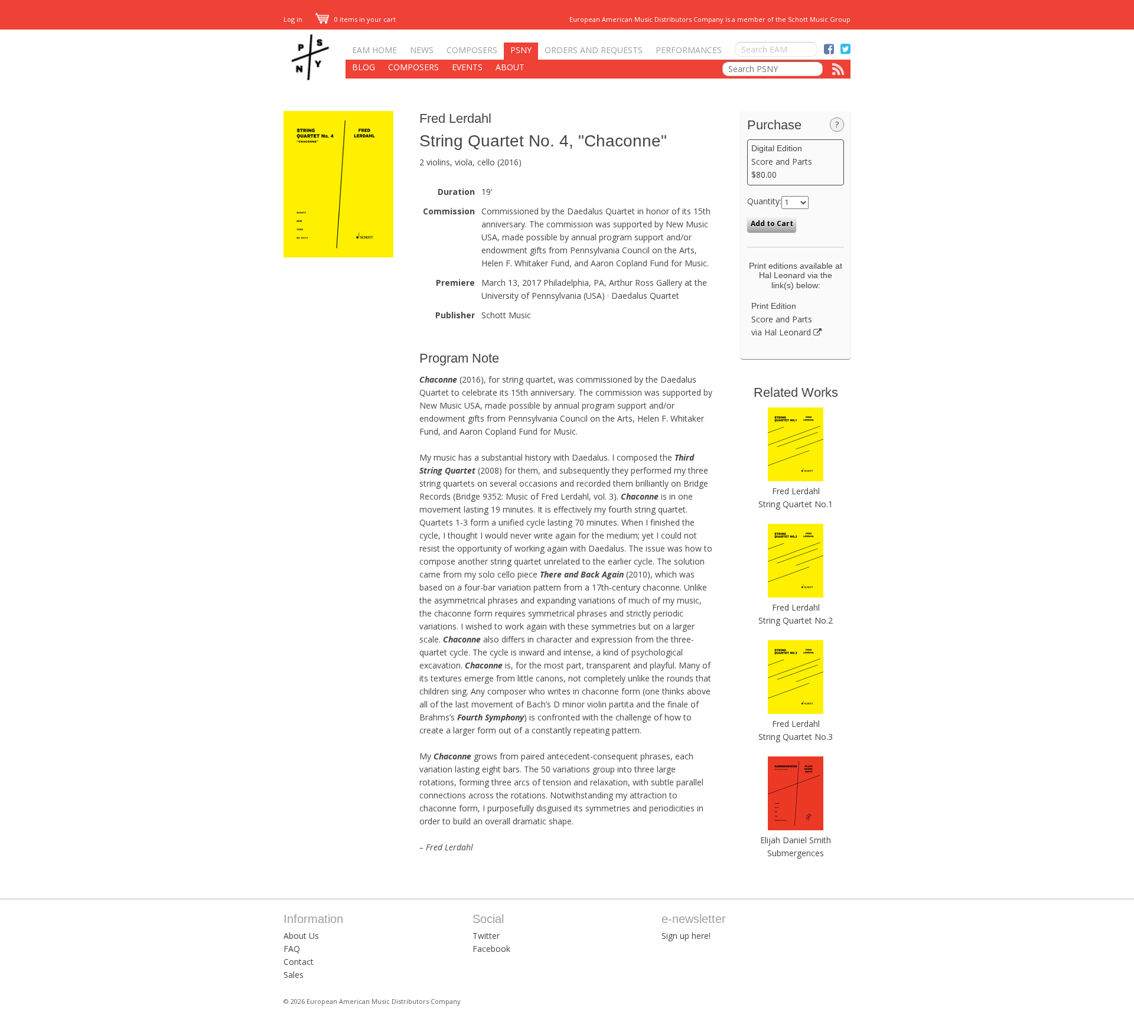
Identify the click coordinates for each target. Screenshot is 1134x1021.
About (510, 67)
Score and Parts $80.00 (781, 161)
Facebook (491, 948)
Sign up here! (686, 935)
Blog (363, 67)
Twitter (486, 935)
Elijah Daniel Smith (795, 840)
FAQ (292, 948)
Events (467, 67)
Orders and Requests (594, 50)
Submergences (795, 853)
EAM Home (374, 50)
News (422, 50)
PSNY (521, 50)
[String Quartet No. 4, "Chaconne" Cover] (338, 254)
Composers (472, 50)
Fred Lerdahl (455, 118)
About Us (301, 935)
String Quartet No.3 (795, 736)
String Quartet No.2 (795, 620)
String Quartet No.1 (795, 504)
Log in (293, 19)
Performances (689, 50)
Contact (299, 961)
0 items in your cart (364, 19)
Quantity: (764, 201)
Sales (294, 974)
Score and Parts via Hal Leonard (782, 319)
